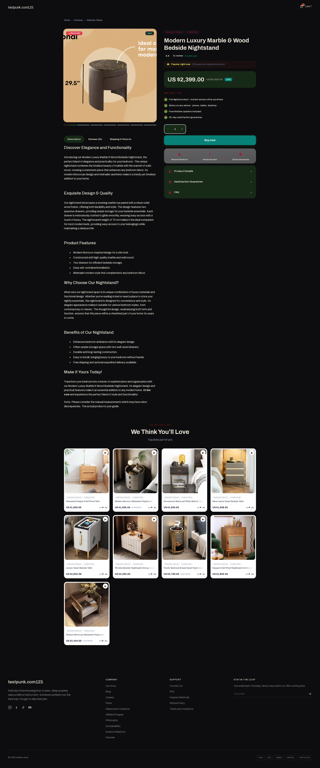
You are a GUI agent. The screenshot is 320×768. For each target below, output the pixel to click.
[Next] (151, 75)
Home (67, 20)
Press (109, 703)
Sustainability (113, 726)
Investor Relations (116, 732)
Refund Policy (177, 703)
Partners (110, 737)
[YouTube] (30, 707)
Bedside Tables (94, 20)
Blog (108, 691)
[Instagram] (10, 707)
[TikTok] (23, 707)
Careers (110, 697)
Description (74, 139)
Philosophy (112, 720)
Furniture (78, 20)
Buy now (210, 140)
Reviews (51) (95, 139)
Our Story (111, 686)
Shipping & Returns (120, 139)
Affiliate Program (115, 714)
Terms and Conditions (182, 709)
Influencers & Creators (118, 709)
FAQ (172, 691)
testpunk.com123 (21, 7)
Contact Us (176, 686)
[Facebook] (16, 707)
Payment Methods (179, 697)
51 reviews (178, 56)
